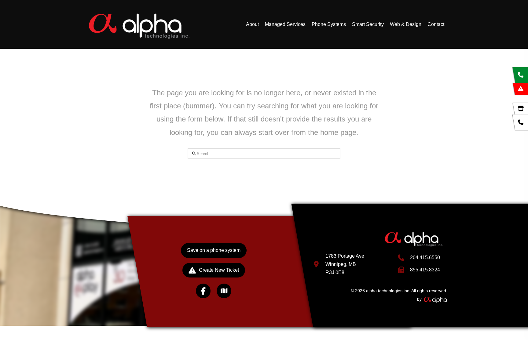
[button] (224, 291)
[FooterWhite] (435, 299)
